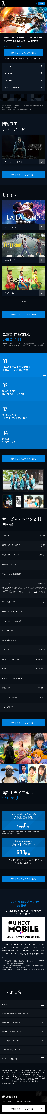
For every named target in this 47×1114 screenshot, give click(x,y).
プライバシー (18, 1101)
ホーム (4, 1101)
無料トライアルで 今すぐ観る (23, 52)
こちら (40, 58)
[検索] (36, 3)
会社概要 (10, 1101)
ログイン (42, 3)
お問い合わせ (27, 1101)
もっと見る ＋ (23, 301)
